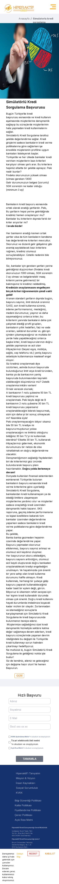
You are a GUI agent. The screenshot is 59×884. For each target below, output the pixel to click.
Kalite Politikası (23, 805)
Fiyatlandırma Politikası (28, 810)
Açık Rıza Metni (24, 819)
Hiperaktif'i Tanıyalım (28, 773)
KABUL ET (50, 853)
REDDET (33, 853)
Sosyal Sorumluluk (27, 787)
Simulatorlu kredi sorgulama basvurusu (43, 22)
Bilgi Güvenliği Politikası (28, 800)
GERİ (19, 675)
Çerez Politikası (23, 815)
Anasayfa (24, 18)
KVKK (19, 792)
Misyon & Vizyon (25, 778)
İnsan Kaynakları (25, 783)
